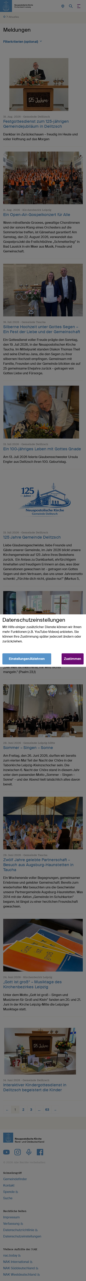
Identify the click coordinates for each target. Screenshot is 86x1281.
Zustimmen (72, 659)
